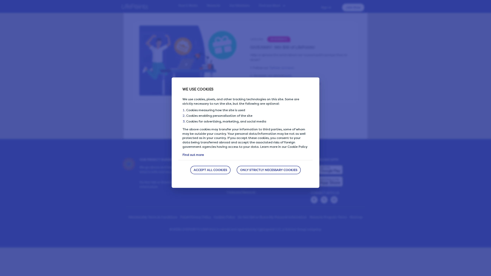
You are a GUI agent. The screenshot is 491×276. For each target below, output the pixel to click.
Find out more (193, 155)
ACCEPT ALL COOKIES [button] (210, 170)
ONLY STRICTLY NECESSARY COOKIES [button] (268, 170)
